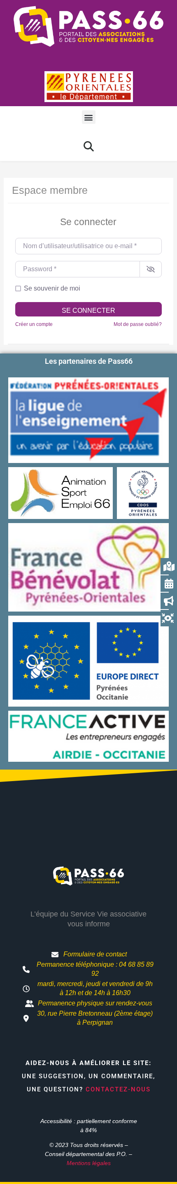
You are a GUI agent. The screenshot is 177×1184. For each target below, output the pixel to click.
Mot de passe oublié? (138, 324)
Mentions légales (89, 1163)
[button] (88, 117)
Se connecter (88, 310)
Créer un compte (34, 324)
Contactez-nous (118, 1089)
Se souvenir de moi (52, 288)
